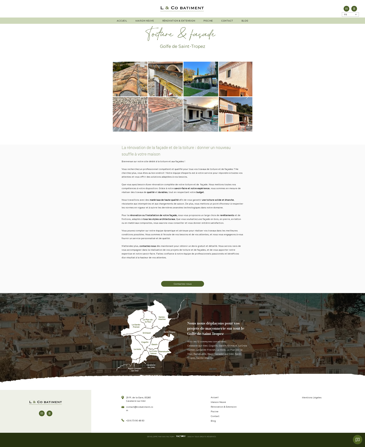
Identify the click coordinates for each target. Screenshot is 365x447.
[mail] (346, 9)
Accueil (215, 397)
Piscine (214, 411)
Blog (213, 420)
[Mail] (42, 413)
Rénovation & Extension (224, 406)
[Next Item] (247, 96)
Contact (215, 416)
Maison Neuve (218, 402)
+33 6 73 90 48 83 (135, 420)
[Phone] (354, 9)
